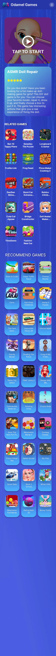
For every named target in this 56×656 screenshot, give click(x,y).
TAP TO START (28, 51)
